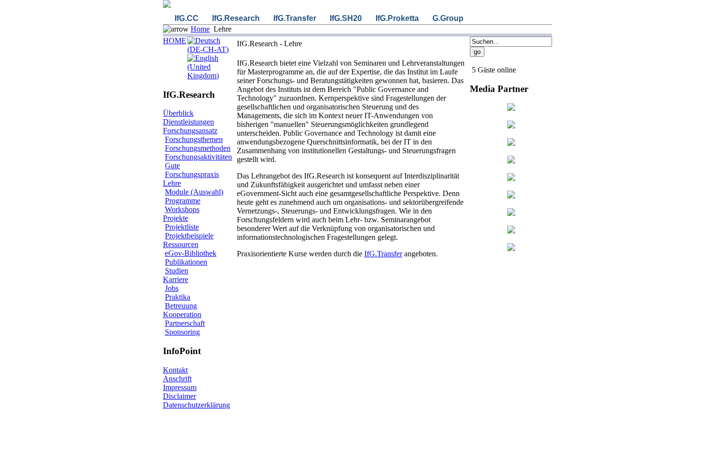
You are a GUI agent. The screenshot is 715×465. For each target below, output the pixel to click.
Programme (182, 201)
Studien (176, 271)
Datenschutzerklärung (196, 405)
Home (200, 29)
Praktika (177, 297)
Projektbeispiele (189, 236)
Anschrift (177, 379)
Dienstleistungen (188, 122)
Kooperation (182, 314)
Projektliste (182, 227)
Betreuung (181, 306)
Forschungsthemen (194, 139)
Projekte (175, 218)
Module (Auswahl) (194, 192)
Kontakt (175, 370)
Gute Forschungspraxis (192, 170)
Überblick (178, 113)
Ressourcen (180, 244)
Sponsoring (182, 332)
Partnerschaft (185, 323)
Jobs (172, 288)
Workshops (182, 209)
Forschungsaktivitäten (198, 157)
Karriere (175, 279)
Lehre (172, 183)
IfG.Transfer (383, 254)
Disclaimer (179, 396)
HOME (174, 40)
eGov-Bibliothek (190, 253)
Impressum (180, 387)
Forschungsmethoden (198, 148)
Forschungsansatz (190, 130)
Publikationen (186, 262)
